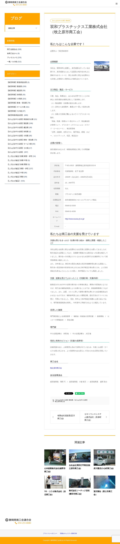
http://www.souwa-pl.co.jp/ (74, 219)
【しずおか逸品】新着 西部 (17, 164)
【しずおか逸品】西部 (15, 177)
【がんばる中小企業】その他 (17, 148)
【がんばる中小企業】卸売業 (17, 131)
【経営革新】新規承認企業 (17, 82)
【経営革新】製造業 (14, 86)
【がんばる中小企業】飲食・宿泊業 (20, 140)
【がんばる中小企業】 (81, 400)
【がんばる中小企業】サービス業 (19, 144)
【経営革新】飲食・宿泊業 (17, 103)
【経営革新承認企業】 (15, 115)
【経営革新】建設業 (14, 90)
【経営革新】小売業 (14, 99)
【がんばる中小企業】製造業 (61, 20)
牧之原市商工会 (56, 368)
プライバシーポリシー (50, 533)
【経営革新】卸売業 (14, 95)
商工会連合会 (12, 49)
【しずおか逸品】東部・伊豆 (17, 168)
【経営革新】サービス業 (16, 107)
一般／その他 (12, 62)
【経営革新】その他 (14, 111)
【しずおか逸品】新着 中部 (17, 160)
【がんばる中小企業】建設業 (17, 127)
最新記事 (11, 28)
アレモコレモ (12, 57)
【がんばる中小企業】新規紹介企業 (20, 119)
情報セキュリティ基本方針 (68, 533)
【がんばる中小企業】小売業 (17, 136)
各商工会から (12, 53)
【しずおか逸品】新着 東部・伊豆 (19, 156)
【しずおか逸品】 (13, 181)
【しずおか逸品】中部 (15, 173)
